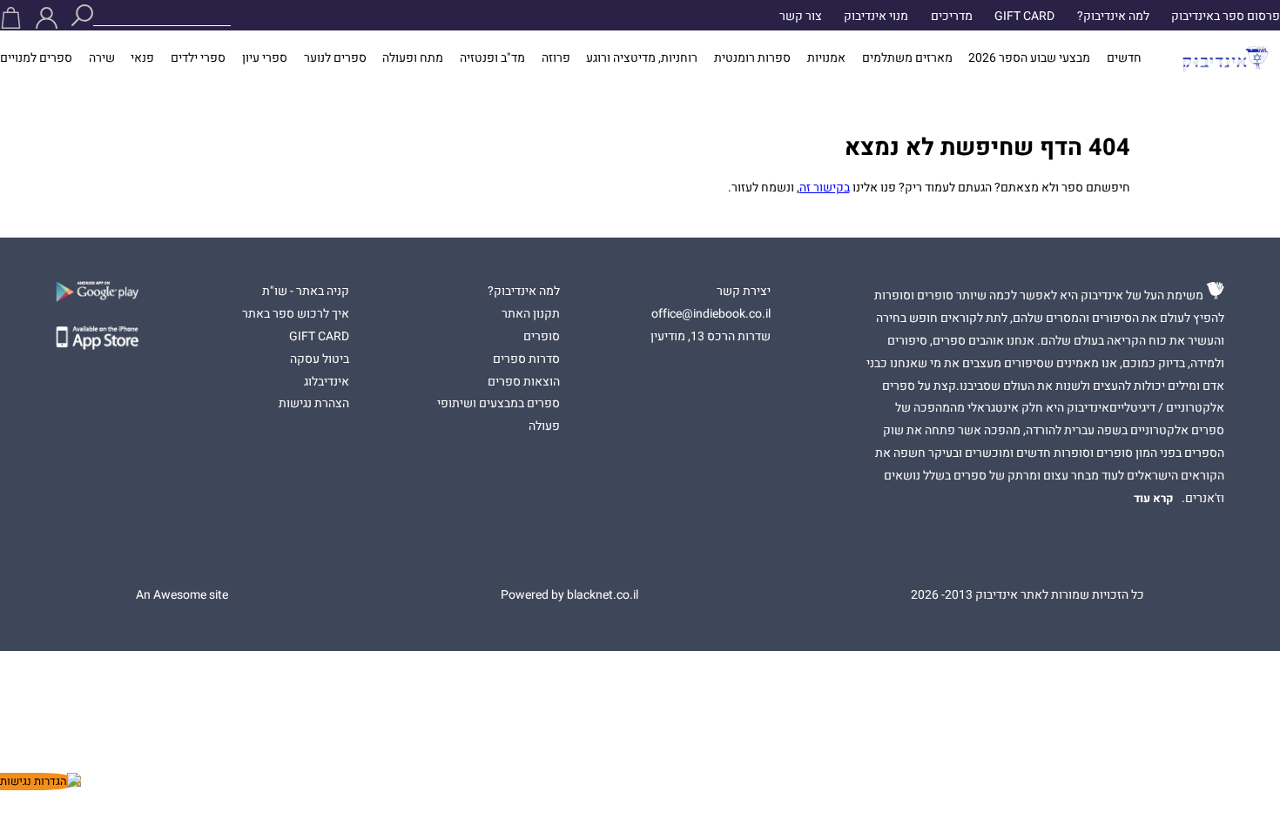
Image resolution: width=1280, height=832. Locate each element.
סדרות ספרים (526, 359)
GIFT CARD (1024, 16)
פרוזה (556, 58)
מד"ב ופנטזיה (492, 58)
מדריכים (952, 16)
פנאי (142, 58)
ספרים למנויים (36, 58)
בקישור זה (824, 188)
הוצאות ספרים (524, 382)
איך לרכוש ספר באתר (295, 314)
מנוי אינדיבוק (876, 16)
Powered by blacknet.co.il (569, 595)
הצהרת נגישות (314, 404)
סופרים (541, 337)
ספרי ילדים (198, 58)
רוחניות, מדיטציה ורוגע (641, 58)
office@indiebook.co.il (711, 314)
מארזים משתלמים (907, 58)
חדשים (1124, 58)
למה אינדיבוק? (1113, 16)
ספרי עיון (264, 58)
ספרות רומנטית (752, 58)
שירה (102, 58)
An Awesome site (182, 595)
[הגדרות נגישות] (40, 781)
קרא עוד (1154, 498)
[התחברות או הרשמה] (46, 18)
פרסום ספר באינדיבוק (1225, 16)
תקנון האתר (531, 314)
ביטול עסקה (319, 359)
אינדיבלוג (326, 382)
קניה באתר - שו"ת (305, 291)
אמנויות (826, 58)
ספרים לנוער (335, 58)
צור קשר (800, 16)
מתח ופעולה (412, 58)
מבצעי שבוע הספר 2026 (1029, 58)
